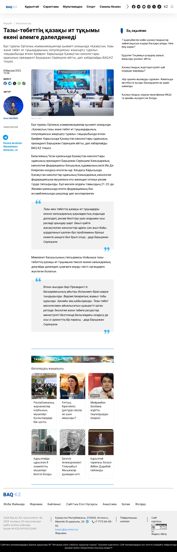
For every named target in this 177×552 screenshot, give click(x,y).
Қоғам (126, 504)
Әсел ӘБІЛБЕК (10, 118)
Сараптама (51, 6)
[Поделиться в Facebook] (5, 83)
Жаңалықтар (23, 23)
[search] (172, 6)
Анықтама (110, 504)
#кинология (10, 127)
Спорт (91, 6)
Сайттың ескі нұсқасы (81, 504)
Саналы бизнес (110, 6)
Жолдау (140, 504)
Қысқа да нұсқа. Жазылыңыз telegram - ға (12, 146)
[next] (128, 7)
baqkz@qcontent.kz (66, 529)
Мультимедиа (72, 6)
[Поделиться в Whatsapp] (19, 83)
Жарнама (36, 504)
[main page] (11, 7)
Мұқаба (7, 23)
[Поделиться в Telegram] (10, 83)
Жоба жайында (14, 504)
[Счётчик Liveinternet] (159, 526)
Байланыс (54, 504)
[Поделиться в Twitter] (14, 83)
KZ (166, 6)
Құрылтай (32, 6)
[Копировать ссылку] (24, 83)
